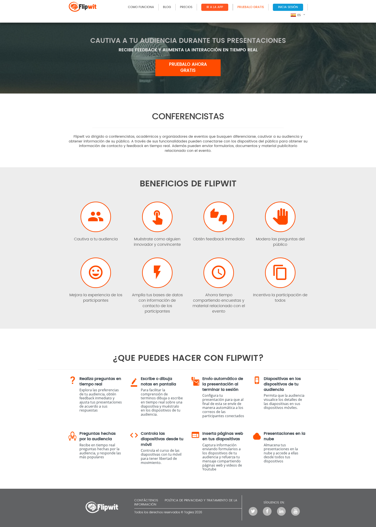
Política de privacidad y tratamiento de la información (185, 502)
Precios (186, 7)
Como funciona (141, 7)
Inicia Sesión (288, 7)
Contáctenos (146, 500)
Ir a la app (214, 7)
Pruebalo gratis (250, 7)
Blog (167, 7)
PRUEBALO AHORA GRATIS (188, 67)
